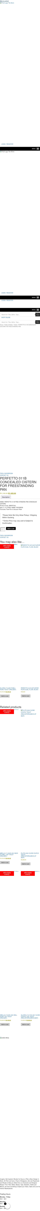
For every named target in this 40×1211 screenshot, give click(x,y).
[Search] (37, 450)
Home (1, 460)
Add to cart (10, 664)
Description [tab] (6, 633)
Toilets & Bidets (8, 460)
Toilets (15, 460)
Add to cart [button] (4, 832)
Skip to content (4, 1)
